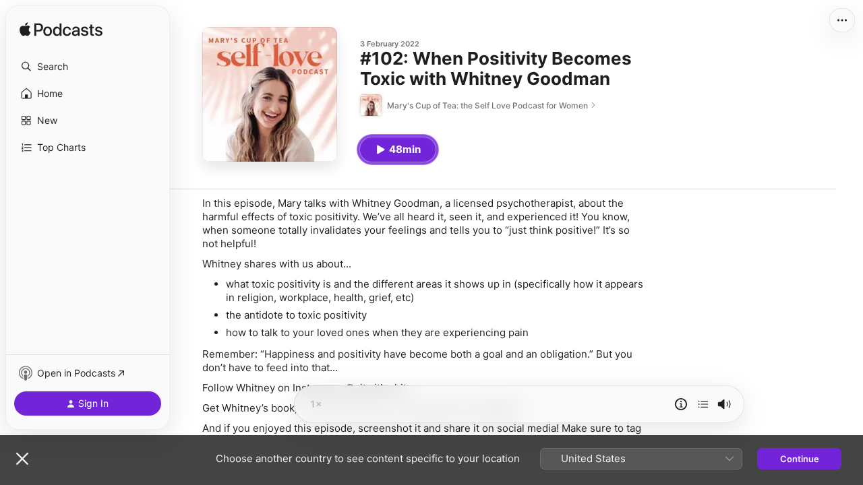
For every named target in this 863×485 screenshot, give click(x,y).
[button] (87, 66)
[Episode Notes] (681, 404)
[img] (61, 30)
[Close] (22, 459)
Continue (799, 458)
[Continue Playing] (703, 404)
